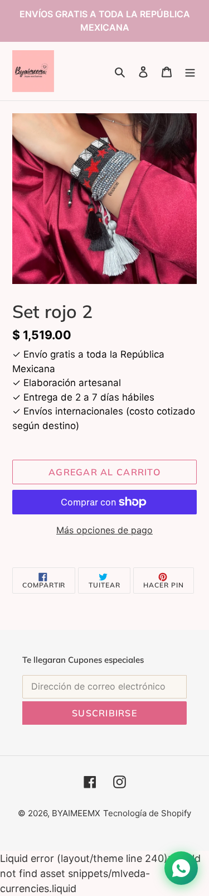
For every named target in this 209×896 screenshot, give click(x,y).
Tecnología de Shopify (147, 813)
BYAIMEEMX (76, 813)
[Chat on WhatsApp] (181, 868)
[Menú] (190, 71)
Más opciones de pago (104, 530)
